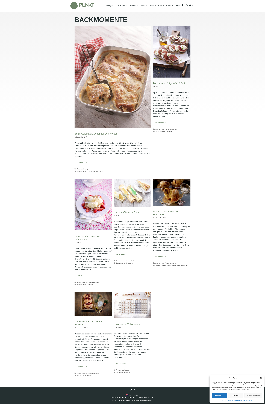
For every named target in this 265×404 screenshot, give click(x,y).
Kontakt (178, 6)
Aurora (79, 375)
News (168, 6)
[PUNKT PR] (82, 5)
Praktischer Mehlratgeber (127, 324)
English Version (133, 395)
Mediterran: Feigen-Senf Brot (169, 83)
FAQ (152, 397)
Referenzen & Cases (137, 6)
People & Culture (155, 6)
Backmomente (81, 171)
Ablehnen (235, 395)
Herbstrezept (91, 171)
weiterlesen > (82, 163)
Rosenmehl (100, 171)
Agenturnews (159, 129)
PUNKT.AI (121, 6)
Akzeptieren (219, 395)
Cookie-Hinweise (226, 400)
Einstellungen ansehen (253, 395)
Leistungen (109, 6)
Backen (163, 265)
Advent (157, 265)
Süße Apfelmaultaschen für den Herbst (96, 133)
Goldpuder (169, 131)
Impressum (249, 400)
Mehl (178, 265)
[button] (261, 378)
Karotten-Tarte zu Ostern (127, 212)
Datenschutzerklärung (238, 400)
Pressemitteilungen (83, 169)
